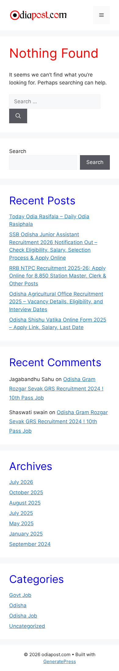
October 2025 (26, 492)
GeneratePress (59, 661)
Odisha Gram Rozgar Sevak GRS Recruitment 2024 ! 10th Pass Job (56, 388)
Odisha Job (23, 616)
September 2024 (30, 544)
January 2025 (26, 534)
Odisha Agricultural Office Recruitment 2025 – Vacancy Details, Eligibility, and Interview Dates (56, 301)
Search (17, 151)
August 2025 (25, 503)
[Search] (18, 116)
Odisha (18, 605)
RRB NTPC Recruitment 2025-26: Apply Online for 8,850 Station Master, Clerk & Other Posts (57, 276)
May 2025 (21, 523)
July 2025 (21, 513)
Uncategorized (27, 626)
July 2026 (21, 482)
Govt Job (20, 595)
